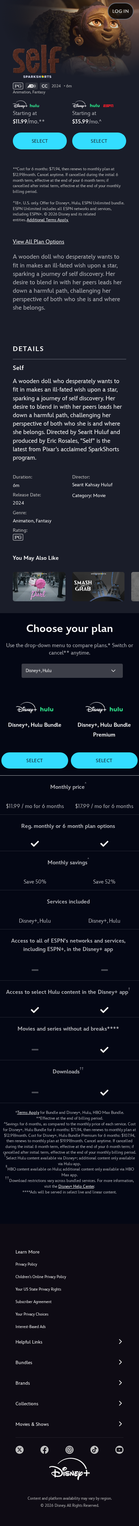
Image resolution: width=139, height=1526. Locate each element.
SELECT (40, 141)
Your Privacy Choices (32, 1314)
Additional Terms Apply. (47, 220)
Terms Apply (28, 1112)
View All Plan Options (38, 241)
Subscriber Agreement (34, 1302)
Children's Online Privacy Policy (41, 1277)
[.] (20, 1450)
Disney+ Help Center (76, 1186)
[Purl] (39, 586)
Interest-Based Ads (31, 1327)
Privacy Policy (26, 1264)
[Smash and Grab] (98, 586)
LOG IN (120, 11)
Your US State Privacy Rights (38, 1289)
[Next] (127, 586)
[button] (69, 1342)
